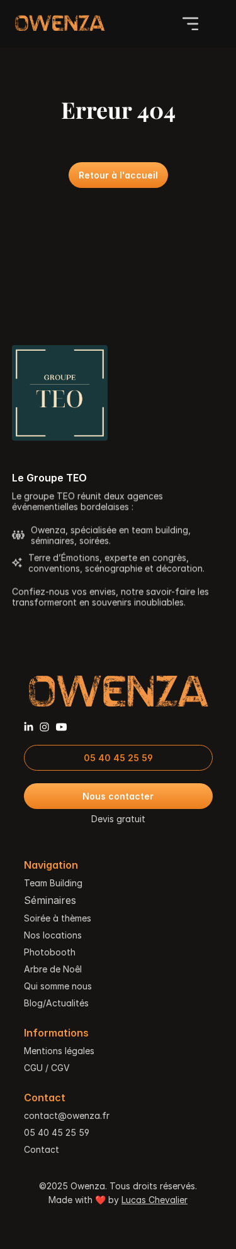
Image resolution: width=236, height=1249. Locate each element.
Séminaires (50, 900)
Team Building (53, 883)
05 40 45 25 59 (56, 1132)
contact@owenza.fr (67, 1115)
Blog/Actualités (56, 1003)
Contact (41, 1149)
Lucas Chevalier (154, 1199)
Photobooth (50, 952)
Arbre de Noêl (53, 969)
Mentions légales (59, 1050)
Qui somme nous (58, 986)
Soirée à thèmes (57, 918)
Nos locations (53, 935)
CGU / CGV (47, 1067)
